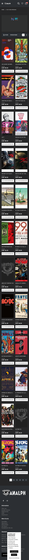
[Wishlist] (22, 3)
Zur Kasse (4, 526)
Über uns (4, 508)
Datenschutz (5, 511)
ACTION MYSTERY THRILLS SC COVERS (8, 356)
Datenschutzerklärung (14, 558)
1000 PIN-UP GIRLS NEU (8, 100)
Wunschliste (5, 524)
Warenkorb (4, 523)
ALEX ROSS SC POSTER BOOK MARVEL (8, 429)
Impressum (5, 514)
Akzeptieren (14, 551)
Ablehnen (14, 554)
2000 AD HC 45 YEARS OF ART (21, 137)
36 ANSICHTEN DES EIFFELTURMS (8, 210)
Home (3, 9)
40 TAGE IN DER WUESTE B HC (21, 210)
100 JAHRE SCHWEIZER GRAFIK (8, 64)
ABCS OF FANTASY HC (8, 283)
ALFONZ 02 (5, 465)
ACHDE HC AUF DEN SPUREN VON (21, 319)
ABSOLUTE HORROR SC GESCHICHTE (21, 283)
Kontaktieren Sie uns (7, 528)
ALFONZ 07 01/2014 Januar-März (21, 465)
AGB (3, 513)
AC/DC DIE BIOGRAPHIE (8, 319)
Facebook (3, 500)
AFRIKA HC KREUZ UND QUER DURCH (8, 392)
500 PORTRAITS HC (7, 246)
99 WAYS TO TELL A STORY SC (21, 246)
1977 (3, 137)
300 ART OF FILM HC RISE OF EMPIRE (8, 173)
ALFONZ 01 (18, 429)
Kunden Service (6, 510)
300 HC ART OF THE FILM (21, 173)
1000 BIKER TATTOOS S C (21, 64)
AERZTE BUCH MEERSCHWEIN (21, 356)
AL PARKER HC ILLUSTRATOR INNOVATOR (21, 392)
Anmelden (4, 521)
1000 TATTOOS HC (20, 100)
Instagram (7, 500)
